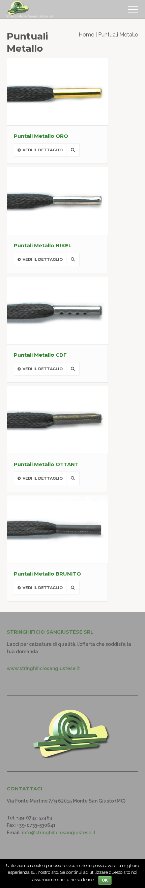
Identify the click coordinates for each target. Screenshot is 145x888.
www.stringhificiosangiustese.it (43, 668)
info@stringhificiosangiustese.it (59, 832)
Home (86, 34)
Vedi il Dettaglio (43, 150)
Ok (105, 880)
